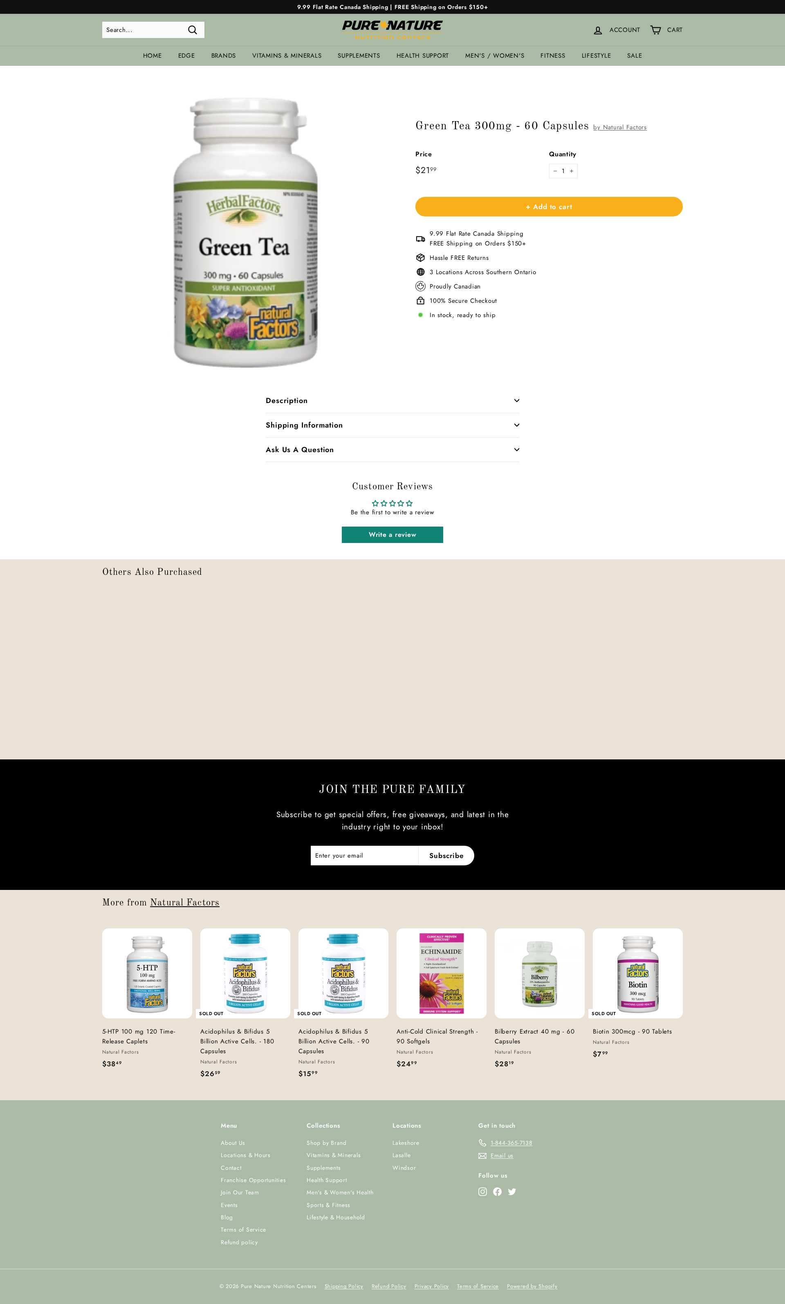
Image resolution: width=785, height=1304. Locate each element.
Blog (227, 1217)
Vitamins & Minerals (286, 55)
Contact (231, 1168)
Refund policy (239, 1242)
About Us (233, 1143)
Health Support (423, 55)
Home (152, 55)
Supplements (359, 55)
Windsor (404, 1168)
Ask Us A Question (300, 449)
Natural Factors (185, 903)
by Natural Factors (620, 127)
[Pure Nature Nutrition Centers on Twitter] (512, 1191)
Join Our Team (240, 1192)
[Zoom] (245, 229)
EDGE (186, 55)
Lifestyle (596, 55)
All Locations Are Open (392, 11)
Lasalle (401, 1155)
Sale (634, 55)
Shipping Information (304, 425)
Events (229, 1205)
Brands (223, 55)
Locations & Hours (246, 1155)
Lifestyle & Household (336, 1217)
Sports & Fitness (328, 1205)
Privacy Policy (432, 1286)
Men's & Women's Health (340, 1192)
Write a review (393, 534)
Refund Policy (389, 1286)
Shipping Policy (344, 1286)
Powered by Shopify (532, 1286)
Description (287, 400)
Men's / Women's (494, 55)
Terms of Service (243, 1229)
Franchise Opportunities (253, 1180)
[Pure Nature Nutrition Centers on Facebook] (497, 1191)
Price (423, 154)
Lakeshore (405, 1143)
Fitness (553, 55)
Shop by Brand (327, 1143)
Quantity (562, 154)
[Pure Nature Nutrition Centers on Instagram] (482, 1191)
